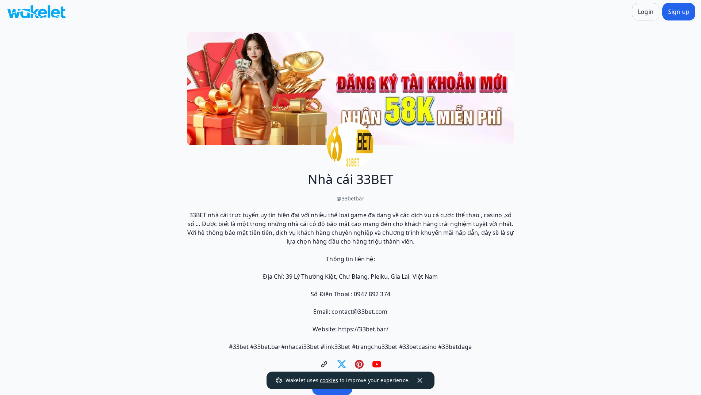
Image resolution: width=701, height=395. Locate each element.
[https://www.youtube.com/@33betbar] (376, 364)
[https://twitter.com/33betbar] (341, 364)
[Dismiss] (420, 380)
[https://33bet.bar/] (324, 364)
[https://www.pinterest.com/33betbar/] (359, 364)
